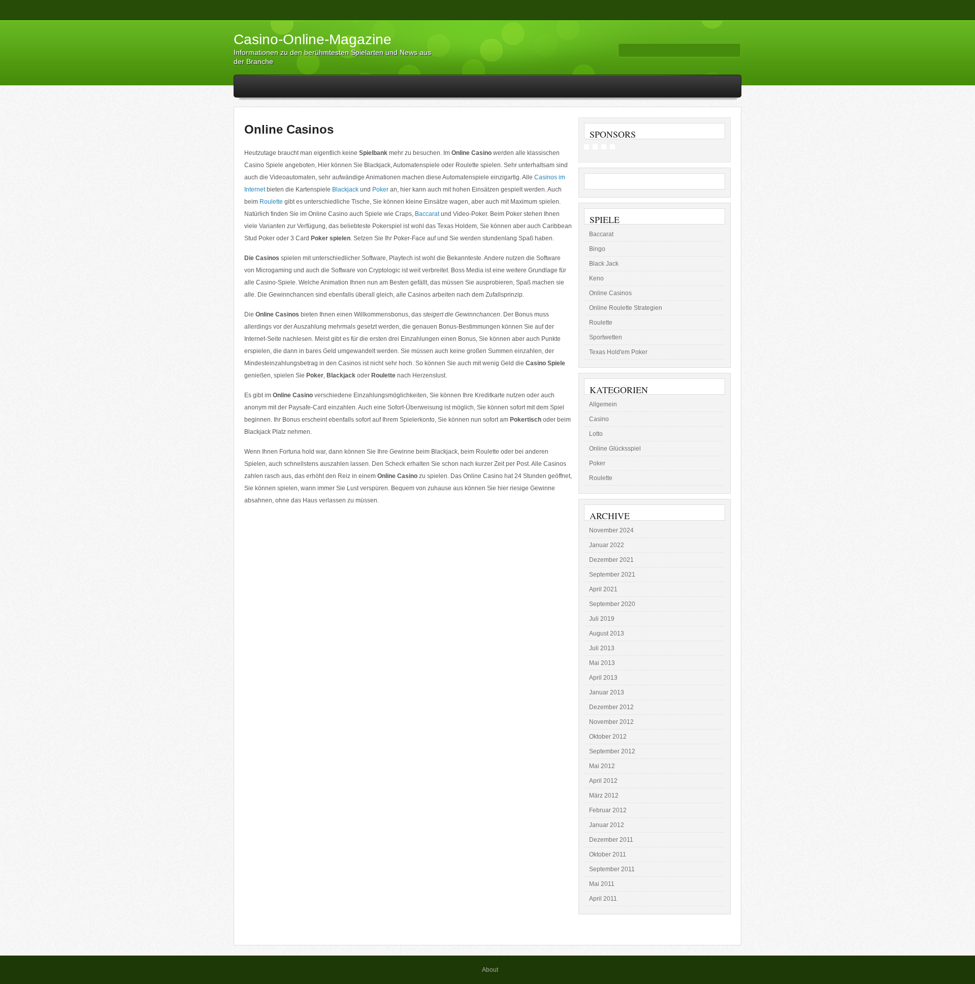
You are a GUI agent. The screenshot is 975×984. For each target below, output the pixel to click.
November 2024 (611, 530)
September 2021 (612, 574)
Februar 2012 (608, 810)
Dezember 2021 (611, 559)
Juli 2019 (601, 618)
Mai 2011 (601, 883)
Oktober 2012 (608, 736)
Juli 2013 (601, 648)
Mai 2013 (602, 662)
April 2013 (603, 677)
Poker (380, 189)
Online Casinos (289, 129)
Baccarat (427, 213)
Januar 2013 (606, 692)
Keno (596, 278)
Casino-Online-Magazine (313, 39)
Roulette (271, 201)
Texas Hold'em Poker (618, 352)
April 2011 (603, 898)
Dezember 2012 (611, 707)
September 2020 (612, 604)
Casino (599, 419)
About (490, 969)
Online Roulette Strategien (625, 307)
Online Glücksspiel (615, 448)
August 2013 (606, 633)
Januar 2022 (606, 545)
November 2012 (611, 721)
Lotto (596, 433)
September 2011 (612, 869)
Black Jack (604, 263)
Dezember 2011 (611, 839)
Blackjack (345, 189)
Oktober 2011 (607, 854)
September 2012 (612, 751)
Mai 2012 (602, 766)
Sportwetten (605, 337)
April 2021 (603, 589)
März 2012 (604, 795)
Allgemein (603, 404)
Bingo (597, 248)
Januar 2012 (606, 825)
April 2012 (603, 780)
